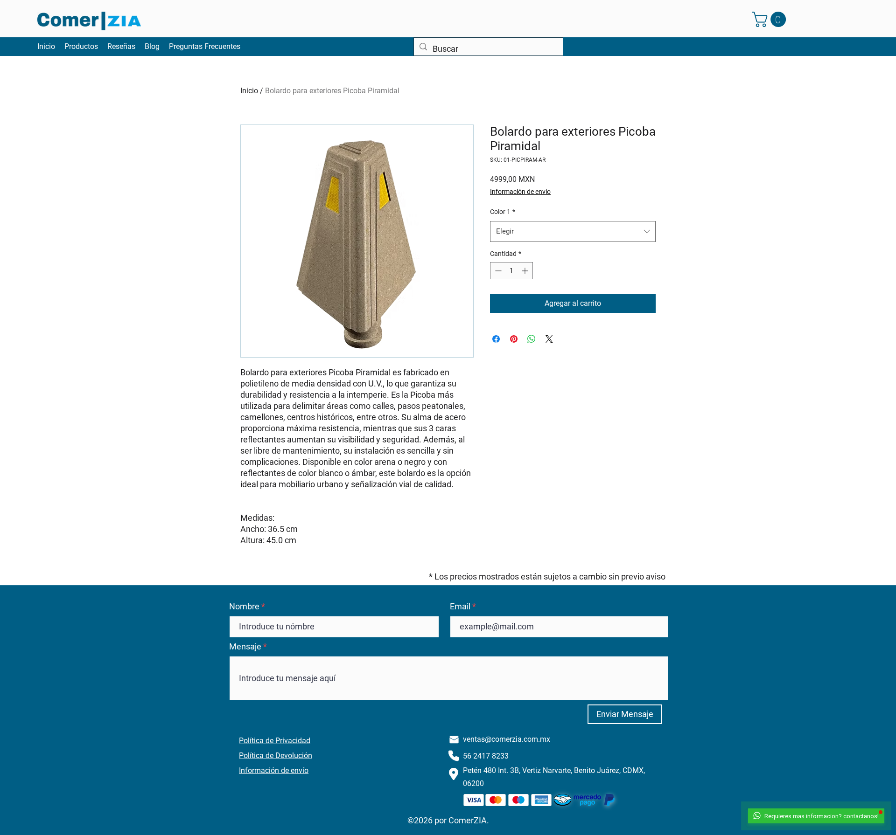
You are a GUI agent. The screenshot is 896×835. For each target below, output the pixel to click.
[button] (771, 19)
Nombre (244, 606)
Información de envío (520, 191)
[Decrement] (497, 270)
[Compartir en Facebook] (496, 339)
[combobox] (573, 231)
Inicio (249, 90)
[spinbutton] (511, 270)
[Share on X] (549, 339)
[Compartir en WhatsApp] (531, 339)
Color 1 (502, 211)
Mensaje (245, 646)
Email (460, 606)
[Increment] (526, 270)
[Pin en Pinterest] (513, 339)
